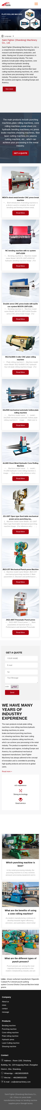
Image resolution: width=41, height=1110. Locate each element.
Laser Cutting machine (10, 1043)
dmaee (9, 979)
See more (9, 89)
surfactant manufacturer (22, 979)
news (4, 1005)
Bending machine (9, 1025)
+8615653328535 (21, 1073)
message (5, 1012)
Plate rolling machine (10, 1036)
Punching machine (9, 1029)
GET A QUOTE (20, 153)
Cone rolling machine (10, 1032)
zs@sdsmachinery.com (21, 1082)
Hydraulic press (8, 1039)
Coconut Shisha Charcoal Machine (20, 984)
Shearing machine (9, 1046)
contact (5, 1009)
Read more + (7, 771)
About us (5, 1002)
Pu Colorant (12, 982)
